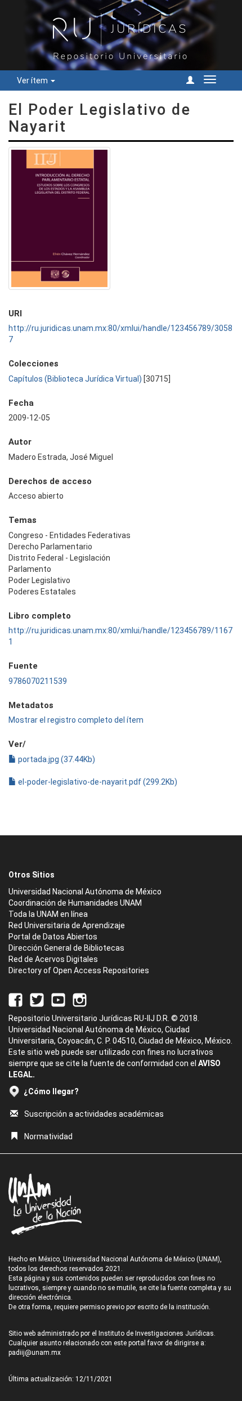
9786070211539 (37, 681)
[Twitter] (37, 999)
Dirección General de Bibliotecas (66, 947)
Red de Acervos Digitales (53, 959)
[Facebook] (15, 999)
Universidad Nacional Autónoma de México (85, 891)
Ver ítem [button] (33, 80)
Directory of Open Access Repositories (78, 970)
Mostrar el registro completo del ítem (76, 719)
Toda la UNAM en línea (48, 914)
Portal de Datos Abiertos (52, 936)
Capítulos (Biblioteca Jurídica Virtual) (75, 378)
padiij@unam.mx (34, 1353)
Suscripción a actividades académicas (94, 1113)
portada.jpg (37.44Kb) (55, 759)
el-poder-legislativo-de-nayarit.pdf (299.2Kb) (96, 781)
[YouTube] (58, 999)
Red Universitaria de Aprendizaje (66, 925)
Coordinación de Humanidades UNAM (75, 902)
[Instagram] (80, 999)
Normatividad (48, 1136)
